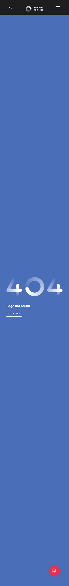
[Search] (11, 7)
